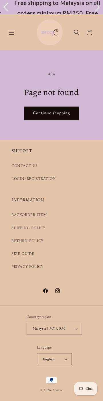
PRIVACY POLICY (27, 266)
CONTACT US (24, 166)
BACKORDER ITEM (29, 215)
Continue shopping (51, 113)
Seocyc (58, 390)
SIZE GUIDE (22, 253)
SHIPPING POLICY (28, 228)
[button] (11, 32)
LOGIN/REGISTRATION (33, 178)
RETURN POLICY (27, 241)
